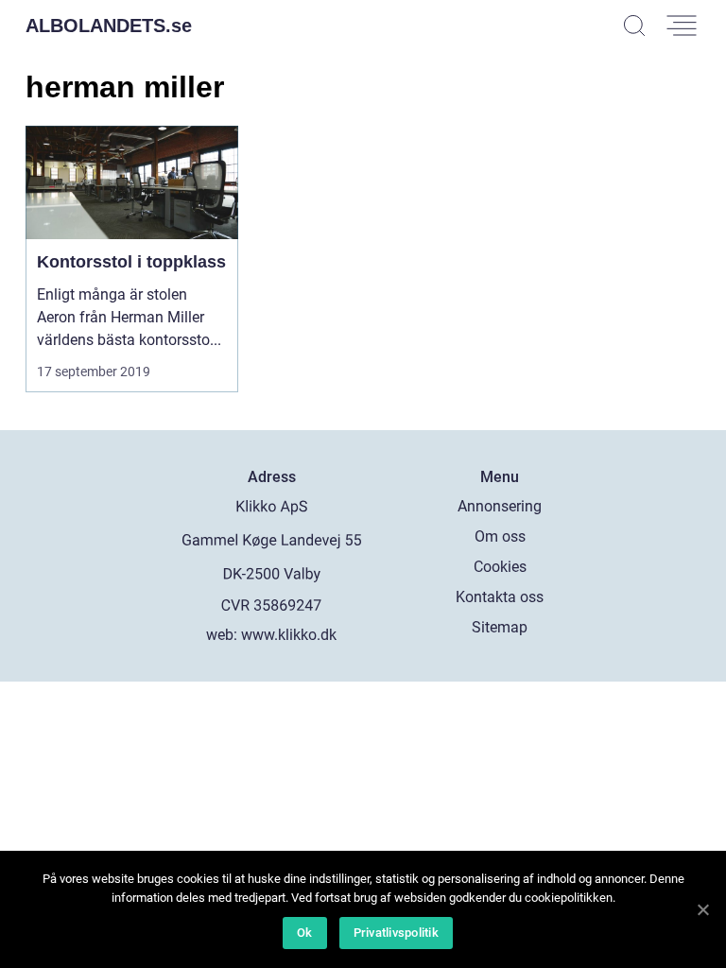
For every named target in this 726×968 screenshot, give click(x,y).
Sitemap (499, 627)
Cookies (500, 567)
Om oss (500, 536)
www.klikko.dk (289, 635)
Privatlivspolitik (396, 932)
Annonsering (500, 506)
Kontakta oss (500, 597)
